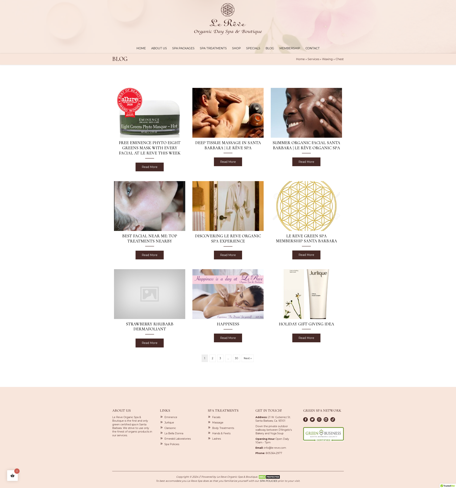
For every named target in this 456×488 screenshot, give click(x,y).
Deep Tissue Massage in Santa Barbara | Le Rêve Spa (228, 145)
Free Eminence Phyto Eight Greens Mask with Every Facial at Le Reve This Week (149, 148)
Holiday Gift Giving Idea (306, 324)
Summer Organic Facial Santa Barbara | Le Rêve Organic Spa (306, 145)
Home (300, 59)
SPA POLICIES (268, 480)
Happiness (228, 324)
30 (236, 358)
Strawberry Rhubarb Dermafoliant (149, 326)
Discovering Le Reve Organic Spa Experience (228, 238)
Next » (248, 358)
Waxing (327, 59)
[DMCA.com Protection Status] (269, 476)
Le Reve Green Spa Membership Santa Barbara (306, 238)
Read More (153, 167)
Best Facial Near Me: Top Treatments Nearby (149, 238)
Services (313, 59)
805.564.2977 (274, 453)
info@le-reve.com (275, 447)
